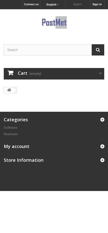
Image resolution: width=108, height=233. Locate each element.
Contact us (31, 4)
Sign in (97, 4)
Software (10, 128)
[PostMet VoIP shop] (54, 22)
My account (16, 146)
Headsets (11, 134)
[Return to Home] (9, 90)
